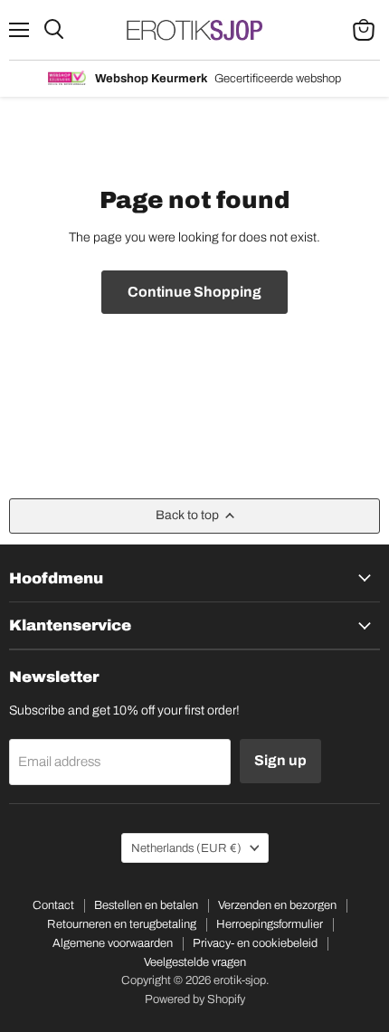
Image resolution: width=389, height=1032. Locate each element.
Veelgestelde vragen (195, 962)
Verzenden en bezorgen (277, 905)
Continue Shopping (194, 291)
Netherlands (186, 848)
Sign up (280, 760)
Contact (53, 905)
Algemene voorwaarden (112, 943)
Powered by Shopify (195, 999)
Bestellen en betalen (146, 905)
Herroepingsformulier (269, 924)
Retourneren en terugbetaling (121, 924)
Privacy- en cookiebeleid (255, 943)
